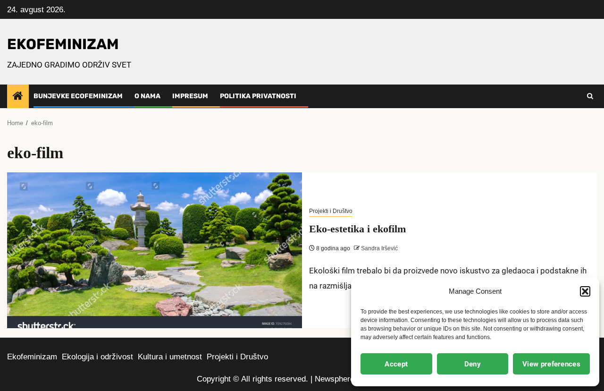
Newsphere (334, 378)
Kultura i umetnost (170, 356)
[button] (585, 291)
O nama (147, 96)
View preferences (551, 364)
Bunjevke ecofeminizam (78, 96)
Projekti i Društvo (330, 211)
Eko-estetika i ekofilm (357, 229)
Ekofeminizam (32, 356)
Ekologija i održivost (97, 356)
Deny (472, 364)
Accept (396, 364)
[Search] (590, 96)
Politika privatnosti (258, 96)
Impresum (190, 96)
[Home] (18, 96)
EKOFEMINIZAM (63, 44)
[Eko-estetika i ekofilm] (154, 250)
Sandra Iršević (379, 248)
